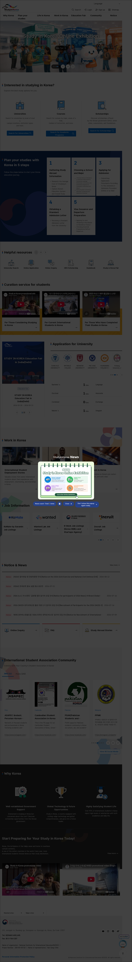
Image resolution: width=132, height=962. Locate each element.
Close (67, 504)
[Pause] (59, 504)
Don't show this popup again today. (86, 504)
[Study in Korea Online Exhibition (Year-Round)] (66, 480)
